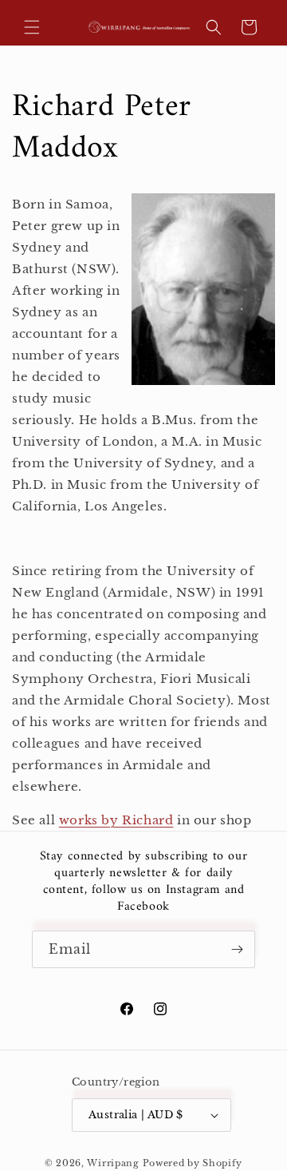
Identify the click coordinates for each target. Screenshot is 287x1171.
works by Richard (116, 820)
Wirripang (113, 1163)
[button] (31, 27)
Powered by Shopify (193, 1163)
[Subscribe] (236, 949)
